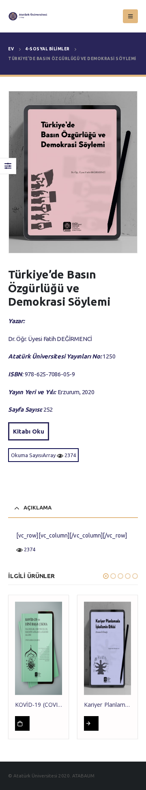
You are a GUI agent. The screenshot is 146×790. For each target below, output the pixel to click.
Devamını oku (22, 723)
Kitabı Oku (28, 431)
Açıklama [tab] (38, 507)
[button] (106, 576)
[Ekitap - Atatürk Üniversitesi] (24, 16)
